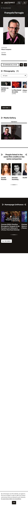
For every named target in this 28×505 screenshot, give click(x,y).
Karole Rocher (3, 178)
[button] (19, 127)
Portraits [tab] (14, 121)
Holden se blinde (4, 89)
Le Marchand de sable (16, 91)
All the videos (6, 241)
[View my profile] (25, 2)
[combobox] (14, 75)
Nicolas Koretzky (15, 178)
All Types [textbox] (5, 75)
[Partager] (21, 64)
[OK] (14, 502)
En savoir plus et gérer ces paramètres (11, 499)
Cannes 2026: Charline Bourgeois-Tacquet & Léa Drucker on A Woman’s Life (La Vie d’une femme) (10, 227)
